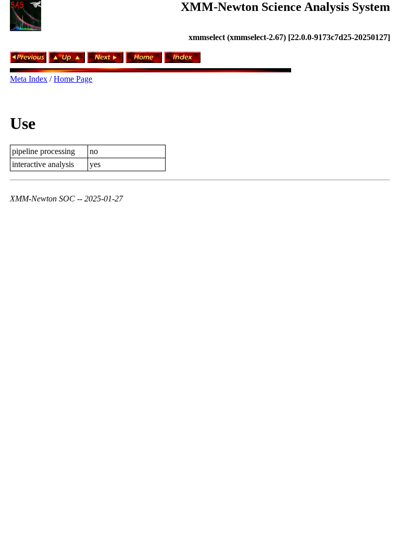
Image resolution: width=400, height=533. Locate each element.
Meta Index (28, 78)
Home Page (73, 78)
